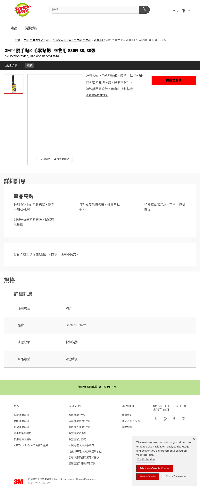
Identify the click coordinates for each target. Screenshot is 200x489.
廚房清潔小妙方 (77, 415)
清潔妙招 (31, 28)
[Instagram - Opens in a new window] (183, 419)
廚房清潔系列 (21, 415)
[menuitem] (11, 65)
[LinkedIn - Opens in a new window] (165, 419)
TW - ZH (176, 11)
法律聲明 (32, 479)
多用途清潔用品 (22, 439)
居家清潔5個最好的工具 (82, 463)
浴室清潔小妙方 (77, 439)
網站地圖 (127, 427)
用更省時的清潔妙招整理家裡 (85, 451)
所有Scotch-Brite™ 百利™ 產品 (31, 445)
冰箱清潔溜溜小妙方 (80, 421)
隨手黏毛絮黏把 (22, 433)
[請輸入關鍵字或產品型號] (144, 10)
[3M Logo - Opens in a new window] (22, 10)
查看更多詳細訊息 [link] (97, 95)
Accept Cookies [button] (148, 477)
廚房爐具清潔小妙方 (80, 427)
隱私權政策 (45, 479)
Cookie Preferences (86, 479)
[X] (156, 419)
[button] (174, 476)
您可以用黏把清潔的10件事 (84, 457)
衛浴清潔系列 (21, 427)
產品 (14, 28)
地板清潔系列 (21, 421)
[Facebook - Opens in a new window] (174, 419)
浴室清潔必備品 (77, 433)
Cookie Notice (146, 459)
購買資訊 (127, 415)
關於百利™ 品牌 (131, 421)
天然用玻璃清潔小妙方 (81, 445)
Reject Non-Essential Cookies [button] (155, 468)
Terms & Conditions (64, 479)
